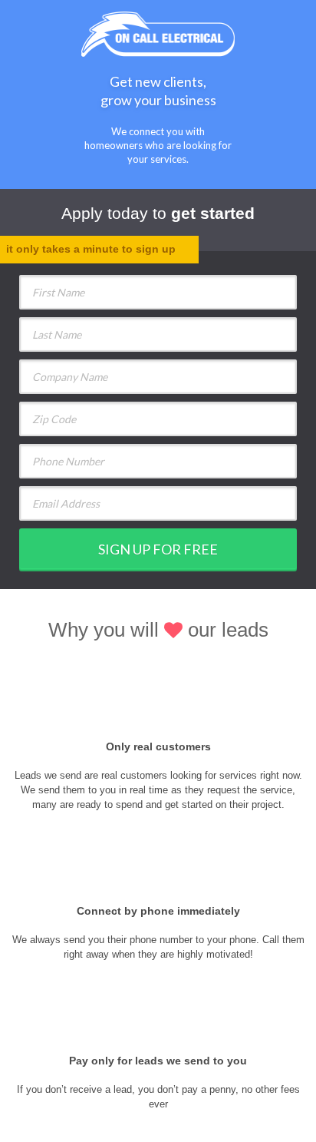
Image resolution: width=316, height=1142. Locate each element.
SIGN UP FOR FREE (158, 549)
